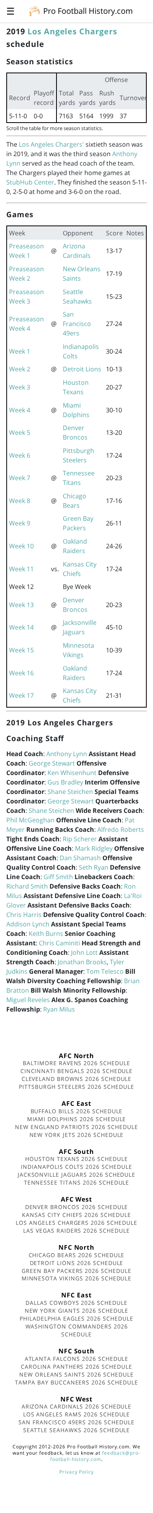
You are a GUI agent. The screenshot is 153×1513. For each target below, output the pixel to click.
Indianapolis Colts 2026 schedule (76, 1166)
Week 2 (19, 369)
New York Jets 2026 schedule (76, 1134)
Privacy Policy (76, 1471)
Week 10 (21, 546)
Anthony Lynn (66, 753)
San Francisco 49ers (77, 323)
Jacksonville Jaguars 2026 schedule (77, 1174)
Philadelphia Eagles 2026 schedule (76, 1318)
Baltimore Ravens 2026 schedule (76, 1063)
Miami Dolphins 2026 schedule (76, 1119)
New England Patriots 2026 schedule (76, 1127)
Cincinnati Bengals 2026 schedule (76, 1071)
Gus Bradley (65, 782)
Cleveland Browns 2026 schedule (77, 1079)
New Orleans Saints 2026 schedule (76, 1374)
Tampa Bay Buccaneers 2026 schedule (76, 1382)
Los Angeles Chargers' (51, 144)
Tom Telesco (105, 971)
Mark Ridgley (94, 848)
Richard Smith (27, 886)
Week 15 (21, 650)
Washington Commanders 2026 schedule (77, 1330)
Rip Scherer (80, 839)
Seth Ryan (93, 867)
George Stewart (52, 763)
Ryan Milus (59, 1009)
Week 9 (19, 523)
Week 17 (21, 695)
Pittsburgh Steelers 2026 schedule (76, 1086)
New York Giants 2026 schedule (77, 1310)
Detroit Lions (82, 369)
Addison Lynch (27, 924)
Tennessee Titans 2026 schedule (76, 1182)
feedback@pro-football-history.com (95, 1456)
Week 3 (19, 387)
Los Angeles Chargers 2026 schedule (76, 1222)
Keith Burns (46, 933)
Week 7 (19, 477)
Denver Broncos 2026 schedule (76, 1207)
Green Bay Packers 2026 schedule (76, 1270)
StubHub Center (30, 182)
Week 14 (21, 627)
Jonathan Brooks (82, 962)
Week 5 (19, 432)
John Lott (84, 952)
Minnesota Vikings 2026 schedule (77, 1278)
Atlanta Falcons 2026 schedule (77, 1358)
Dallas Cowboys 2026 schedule (77, 1302)
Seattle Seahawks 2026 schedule (76, 1430)
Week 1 (19, 351)
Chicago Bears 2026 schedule (77, 1255)
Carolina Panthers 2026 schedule (76, 1366)
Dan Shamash (80, 857)
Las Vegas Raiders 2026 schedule (76, 1230)
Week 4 (19, 410)
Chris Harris (24, 914)
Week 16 (21, 673)
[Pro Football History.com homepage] (34, 10)
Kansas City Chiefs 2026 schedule (76, 1215)
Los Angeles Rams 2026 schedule (76, 1414)
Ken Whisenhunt (72, 772)
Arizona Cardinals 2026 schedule (77, 1406)
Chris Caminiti (59, 943)
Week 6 (19, 455)
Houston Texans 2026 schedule (76, 1159)
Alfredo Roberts (120, 829)
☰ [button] (10, 10)
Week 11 (21, 569)
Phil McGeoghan (30, 820)
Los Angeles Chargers (72, 31)
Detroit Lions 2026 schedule (77, 1263)
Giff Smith (58, 876)
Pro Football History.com (88, 11)
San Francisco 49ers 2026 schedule (76, 1422)
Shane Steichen (70, 791)
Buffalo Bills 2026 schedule (77, 1111)
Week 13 (21, 604)
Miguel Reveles (28, 999)
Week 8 (19, 500)
